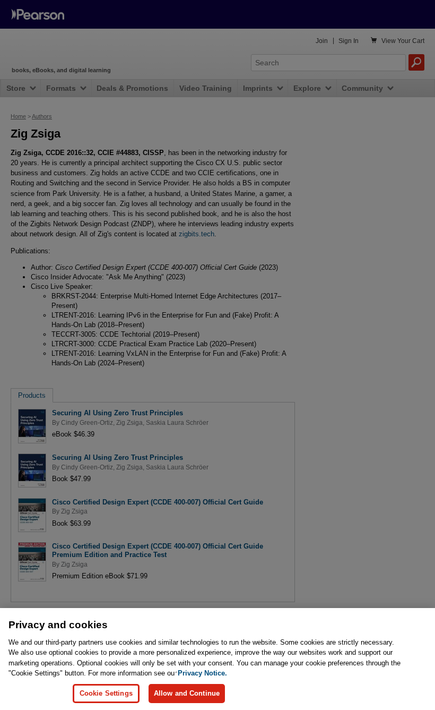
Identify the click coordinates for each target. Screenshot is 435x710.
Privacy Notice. (202, 673)
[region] (217, 659)
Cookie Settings (106, 693)
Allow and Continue (187, 693)
